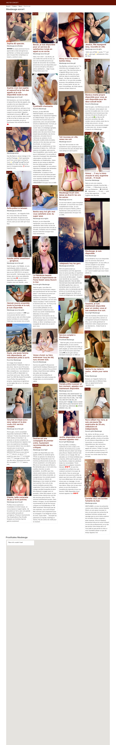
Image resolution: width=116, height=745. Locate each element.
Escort (8, 6)
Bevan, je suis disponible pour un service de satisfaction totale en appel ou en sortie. (44, 47)
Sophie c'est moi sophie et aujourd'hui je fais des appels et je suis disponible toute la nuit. (18, 91)
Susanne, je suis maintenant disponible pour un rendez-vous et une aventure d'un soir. (95, 307)
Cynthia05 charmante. (43, 106)
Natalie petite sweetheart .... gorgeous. (18, 259)
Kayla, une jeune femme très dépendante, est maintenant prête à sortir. (18, 355)
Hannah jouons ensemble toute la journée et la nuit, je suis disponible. (18, 305)
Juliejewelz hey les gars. (70, 263)
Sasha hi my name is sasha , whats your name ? (96, 371)
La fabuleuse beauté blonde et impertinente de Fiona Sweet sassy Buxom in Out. (45, 278)
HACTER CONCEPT (12, 2)
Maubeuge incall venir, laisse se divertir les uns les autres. (70, 195)
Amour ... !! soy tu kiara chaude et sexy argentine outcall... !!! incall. (96, 175)
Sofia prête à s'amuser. (17, 208)
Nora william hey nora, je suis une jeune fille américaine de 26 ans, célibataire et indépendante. (96, 424)
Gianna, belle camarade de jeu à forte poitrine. (17, 498)
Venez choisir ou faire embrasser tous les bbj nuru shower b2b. (43, 357)
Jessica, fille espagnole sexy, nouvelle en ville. (95, 45)
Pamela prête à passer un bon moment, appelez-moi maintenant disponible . (71, 386)
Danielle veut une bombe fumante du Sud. (96, 499)
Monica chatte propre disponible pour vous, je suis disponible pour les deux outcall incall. (96, 98)
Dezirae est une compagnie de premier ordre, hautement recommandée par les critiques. (43, 443)
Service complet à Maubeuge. (67, 336)
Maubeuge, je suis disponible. (93, 252)
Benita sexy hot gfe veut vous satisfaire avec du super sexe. (44, 213)
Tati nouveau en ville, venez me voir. (68, 138)
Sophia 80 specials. (16, 43)
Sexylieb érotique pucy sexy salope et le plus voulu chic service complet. (17, 423)
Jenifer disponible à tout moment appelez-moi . (70, 438)
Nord (20, 6)
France (14, 6)
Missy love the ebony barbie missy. (68, 59)
